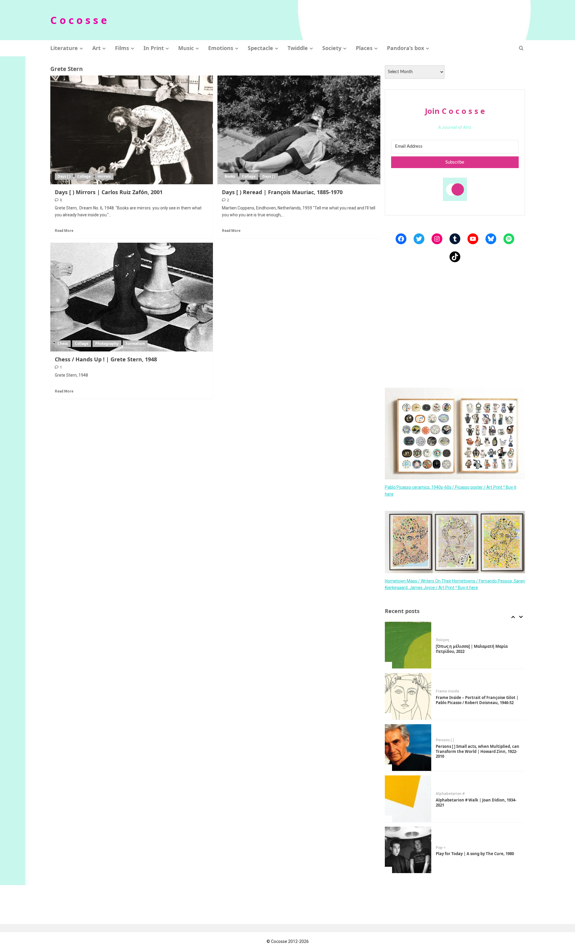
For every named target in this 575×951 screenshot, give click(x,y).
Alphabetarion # (450, 793)
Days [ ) (64, 176)
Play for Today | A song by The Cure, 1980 (475, 853)
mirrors (104, 176)
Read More (64, 231)
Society (331, 48)
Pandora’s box (405, 48)
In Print (153, 48)
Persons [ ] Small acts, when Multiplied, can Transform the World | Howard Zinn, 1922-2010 (477, 751)
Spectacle (260, 48)
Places (364, 48)
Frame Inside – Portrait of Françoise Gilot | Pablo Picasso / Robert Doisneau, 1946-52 (477, 700)
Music (186, 48)
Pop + (441, 847)
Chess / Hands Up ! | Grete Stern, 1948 (106, 359)
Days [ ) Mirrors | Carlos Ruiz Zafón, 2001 (109, 192)
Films (122, 48)
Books (230, 176)
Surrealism (135, 343)
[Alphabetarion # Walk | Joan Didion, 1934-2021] (408, 798)
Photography (107, 343)
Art (96, 48)
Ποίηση (442, 640)
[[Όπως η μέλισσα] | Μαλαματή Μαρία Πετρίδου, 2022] (408, 645)
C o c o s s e (78, 20)
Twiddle (298, 48)
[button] (521, 48)
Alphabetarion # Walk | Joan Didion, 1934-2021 (476, 802)
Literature (64, 48)
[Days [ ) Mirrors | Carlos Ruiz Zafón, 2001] (131, 130)
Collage (84, 176)
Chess (63, 343)
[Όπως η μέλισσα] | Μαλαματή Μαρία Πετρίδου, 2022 (472, 649)
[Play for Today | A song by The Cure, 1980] (408, 850)
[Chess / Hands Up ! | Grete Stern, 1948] (131, 297)
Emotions (220, 48)
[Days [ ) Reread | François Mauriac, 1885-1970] (298, 130)
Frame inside (447, 691)
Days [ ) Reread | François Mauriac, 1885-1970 (282, 192)
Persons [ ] (445, 740)
